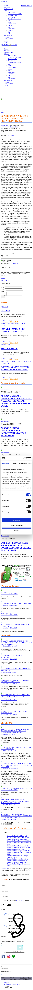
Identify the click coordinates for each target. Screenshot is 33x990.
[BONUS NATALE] (7, 344)
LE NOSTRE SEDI (9, 947)
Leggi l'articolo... (6, 320)
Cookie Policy (13, 979)
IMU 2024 (5, 310)
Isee (19, 849)
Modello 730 (21, 846)
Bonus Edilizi (14, 127)
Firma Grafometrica (23, 979)
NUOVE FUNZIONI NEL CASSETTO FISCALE (13, 330)
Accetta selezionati (16, 525)
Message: (3, 295)
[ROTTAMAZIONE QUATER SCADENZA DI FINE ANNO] (16, 363)
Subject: (3, 291)
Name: (3, 287)
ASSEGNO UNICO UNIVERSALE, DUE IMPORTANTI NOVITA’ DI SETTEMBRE (14, 432)
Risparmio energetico (23, 864)
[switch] (28, 500)
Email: (2, 289)
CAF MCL (6, 905)
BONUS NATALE (9, 348)
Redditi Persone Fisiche (24, 842)
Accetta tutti (16, 520)
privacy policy (20, 900)
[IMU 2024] (4, 307)
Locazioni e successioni (24, 852)
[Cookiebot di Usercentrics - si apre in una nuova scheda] (23, 458)
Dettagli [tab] (13, 463)
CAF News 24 (11, 135)
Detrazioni (21, 862)
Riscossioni (21, 860)
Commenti (21, 839)
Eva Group (23, 978)
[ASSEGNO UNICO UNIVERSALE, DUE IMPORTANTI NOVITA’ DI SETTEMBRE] (1, 419)
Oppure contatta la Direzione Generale (14, 952)
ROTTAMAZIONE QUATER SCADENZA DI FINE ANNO (15, 368)
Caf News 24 (4, 125)
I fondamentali (21, 837)
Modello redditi (22, 841)
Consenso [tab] (5, 463)
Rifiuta (16, 531)
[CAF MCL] (5, 1)
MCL (2, 966)
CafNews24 (4, 869)
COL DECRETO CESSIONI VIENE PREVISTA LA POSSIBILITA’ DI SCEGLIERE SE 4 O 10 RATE (16, 546)
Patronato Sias (4, 968)
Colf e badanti (21, 859)
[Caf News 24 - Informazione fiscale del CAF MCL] (1, 99)
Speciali (20, 836)
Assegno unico (5, 389)
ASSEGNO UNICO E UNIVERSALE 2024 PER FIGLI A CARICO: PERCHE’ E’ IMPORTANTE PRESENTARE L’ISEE (16, 401)
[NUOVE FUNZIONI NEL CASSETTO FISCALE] (16, 325)
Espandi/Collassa (12, 836)
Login (6, 42)
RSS (26, 836)
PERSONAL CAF (26, 6)
